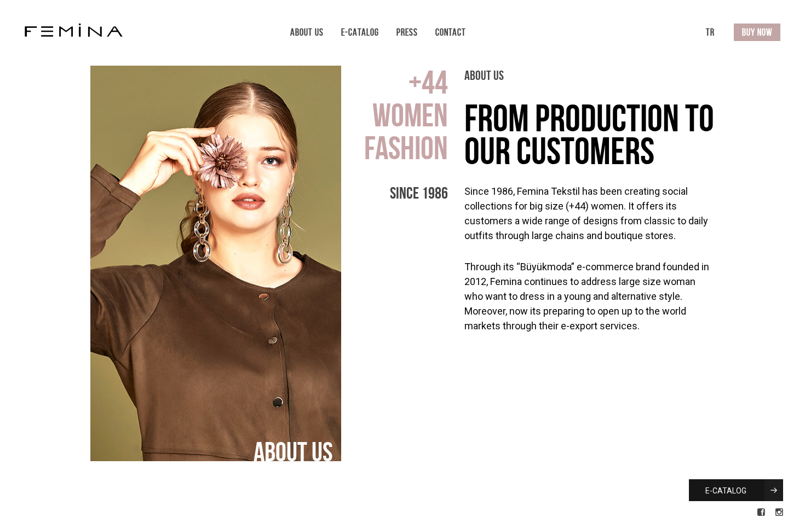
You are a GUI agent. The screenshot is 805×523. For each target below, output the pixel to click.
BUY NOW (757, 32)
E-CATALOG (726, 490)
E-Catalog (360, 32)
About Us (307, 32)
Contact (450, 32)
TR (710, 32)
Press (407, 32)
